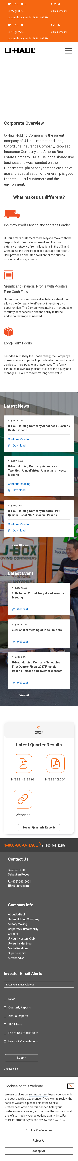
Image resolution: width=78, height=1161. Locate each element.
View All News (21, 545)
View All (24, 695)
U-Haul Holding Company (28, 919)
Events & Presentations (23, 1041)
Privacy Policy (59, 1120)
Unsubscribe (11, 1068)
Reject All (39, 1140)
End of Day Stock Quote (23, 1032)
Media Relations (23, 948)
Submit (21, 1057)
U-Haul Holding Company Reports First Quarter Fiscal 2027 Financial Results (34, 513)
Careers (18, 933)
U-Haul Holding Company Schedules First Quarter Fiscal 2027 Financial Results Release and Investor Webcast (37, 667)
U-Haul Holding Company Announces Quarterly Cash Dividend (39, 428)
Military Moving (22, 924)
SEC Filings (15, 1024)
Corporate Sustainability (28, 929)
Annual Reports (18, 1016)
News (11, 999)
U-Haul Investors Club (26, 938)
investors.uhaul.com (38, 1095)
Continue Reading (19, 439)
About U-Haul (21, 914)
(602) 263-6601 (19, 881)
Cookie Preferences (39, 1130)
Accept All (39, 1151)
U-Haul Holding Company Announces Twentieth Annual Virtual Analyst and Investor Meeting (38, 470)
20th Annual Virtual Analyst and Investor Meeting (38, 595)
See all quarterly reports (39, 827)
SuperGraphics (22, 953)
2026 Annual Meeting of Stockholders (37, 630)
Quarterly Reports (19, 1007)
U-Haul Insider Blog (24, 943)
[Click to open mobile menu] (68, 50)
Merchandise (21, 958)
